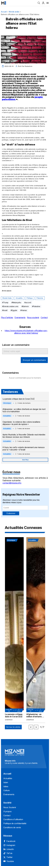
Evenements (20, 317)
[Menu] (47, 2)
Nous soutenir (33, 317)
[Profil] (43, 2)
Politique (30, 298)
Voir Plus (25, 460)
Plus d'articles (7, 317)
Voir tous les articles (13, 727)
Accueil (4, 12)
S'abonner (10, 513)
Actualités (19, 298)
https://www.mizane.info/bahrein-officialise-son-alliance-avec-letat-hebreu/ (26, 331)
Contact (44, 317)
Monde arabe (14, 12)
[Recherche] (38, 2)
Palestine (40, 298)
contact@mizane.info (12, 483)
